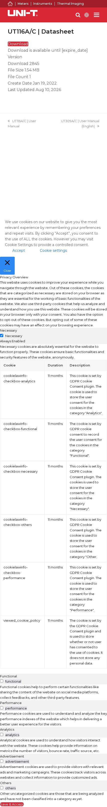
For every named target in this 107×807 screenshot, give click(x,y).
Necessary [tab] (8, 330)
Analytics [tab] (7, 729)
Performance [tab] (11, 703)
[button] (96, 15)
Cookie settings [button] (53, 250)
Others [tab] (5, 783)
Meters (23, 3)
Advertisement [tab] (12, 756)
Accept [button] (18, 250)
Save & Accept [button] (12, 804)
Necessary (13, 336)
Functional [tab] (8, 676)
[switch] (1, 681)
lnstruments (42, 3)
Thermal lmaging (70, 3)
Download (18, 44)
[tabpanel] (53, 506)
